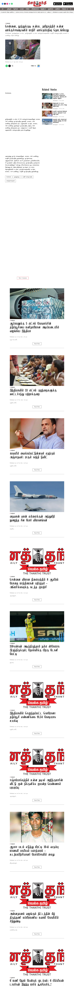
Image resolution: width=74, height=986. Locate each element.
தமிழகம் (9, 9)
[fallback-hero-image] (47, 96)
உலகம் (22, 9)
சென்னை (8, 177)
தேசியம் (16, 9)
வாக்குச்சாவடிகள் (10, 181)
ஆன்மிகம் (50, 9)
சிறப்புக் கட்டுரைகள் (67, 9)
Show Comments (23, 278)
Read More (37, 343)
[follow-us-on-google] (38, 66)
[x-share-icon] (9, 66)
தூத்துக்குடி (17, 177)
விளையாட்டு (35, 9)
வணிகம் (57, 9)
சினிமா (27, 9)
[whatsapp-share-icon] (6, 66)
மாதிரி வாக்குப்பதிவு (27, 177)
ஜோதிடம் (43, 9)
